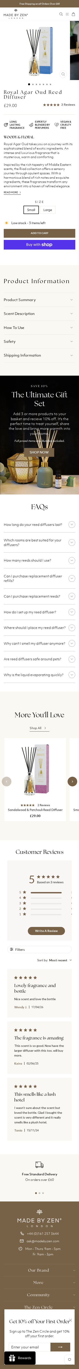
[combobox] (54, 960)
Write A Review (46, 931)
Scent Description (19, 313)
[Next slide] (72, 781)
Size (39, 202)
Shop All (35, 728)
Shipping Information (22, 355)
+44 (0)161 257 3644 (43, 1234)
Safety (10, 341)
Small (31, 210)
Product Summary (20, 299)
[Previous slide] (6, 781)
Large (47, 210)
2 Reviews (44, 805)
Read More (11, 192)
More (38, 1282)
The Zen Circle (38, 1307)
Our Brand (38, 1270)
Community (38, 1294)
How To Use (14, 327)
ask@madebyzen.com (43, 1241)
